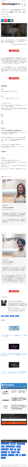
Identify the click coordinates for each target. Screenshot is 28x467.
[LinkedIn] (11, 430)
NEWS (2, 316)
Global (2, 446)
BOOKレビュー (17, 465)
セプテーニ (12, 316)
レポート (18, 446)
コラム (13, 465)
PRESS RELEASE (4, 449)
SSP (9, 452)
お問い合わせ (3, 0)
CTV (15, 449)
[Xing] (8, 20)
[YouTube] (5, 20)
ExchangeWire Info (10, 446)
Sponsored (7, 316)
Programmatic (13, 452)
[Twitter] (5, 430)
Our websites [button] (23, 0)
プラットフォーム (4, 452)
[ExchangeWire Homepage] (11, 4)
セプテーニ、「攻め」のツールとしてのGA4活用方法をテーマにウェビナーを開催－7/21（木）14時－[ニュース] (14, 373)
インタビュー (21, 443)
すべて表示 (23, 387)
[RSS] (14, 430)
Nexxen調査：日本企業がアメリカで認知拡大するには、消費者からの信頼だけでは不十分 (19, 399)
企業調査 (18, 449)
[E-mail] (12, 20)
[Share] (2, 20)
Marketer (18, 452)
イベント (6, 465)
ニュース (14, 16)
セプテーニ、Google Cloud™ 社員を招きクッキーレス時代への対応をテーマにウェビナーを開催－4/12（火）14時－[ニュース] (14, 354)
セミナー (17, 316)
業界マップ (3, 465)
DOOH (11, 449)
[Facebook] (8, 430)
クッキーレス (3, 457)
